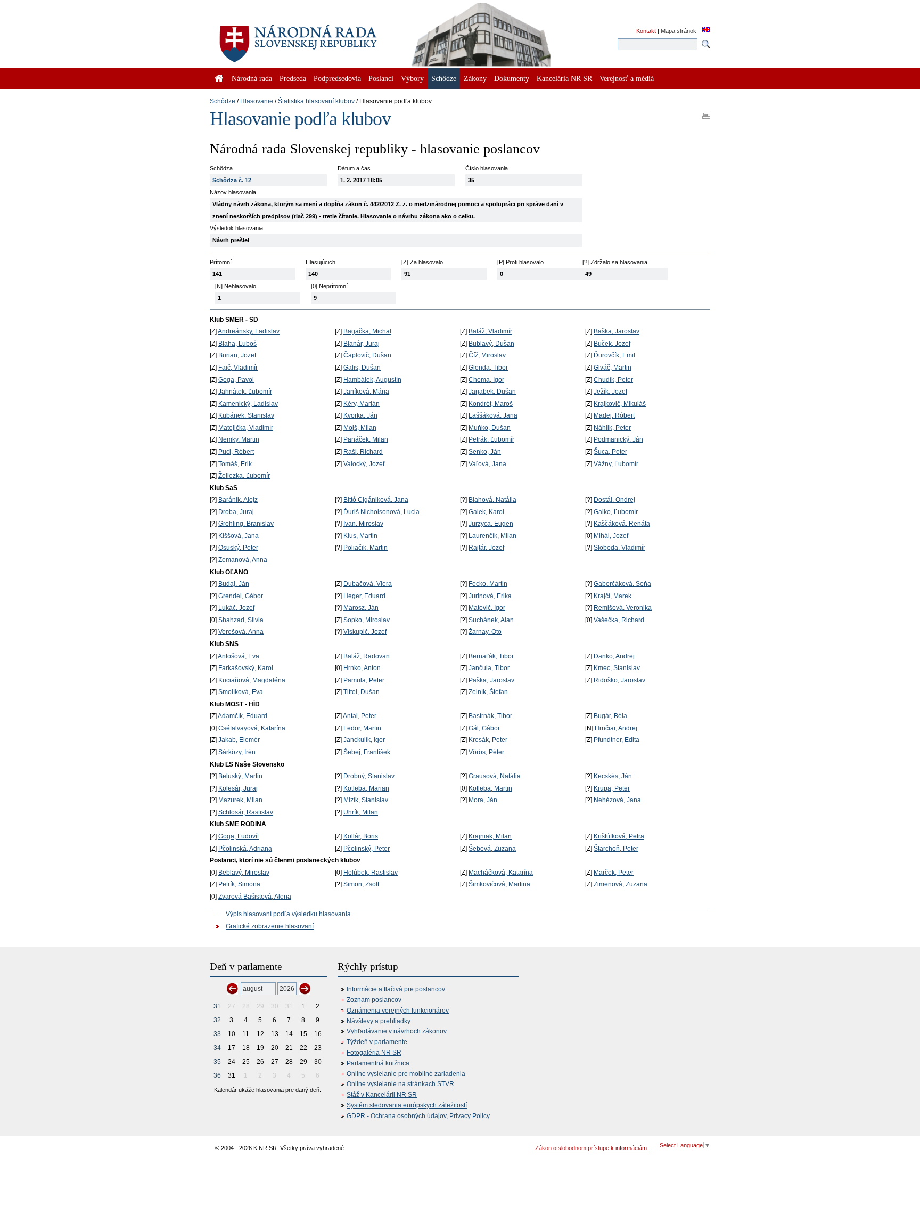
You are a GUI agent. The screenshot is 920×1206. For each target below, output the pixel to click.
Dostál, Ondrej (614, 499)
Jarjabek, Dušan (492, 391)
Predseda (293, 78)
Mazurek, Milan (240, 800)
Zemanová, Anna (242, 560)
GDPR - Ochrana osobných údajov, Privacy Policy (418, 1116)
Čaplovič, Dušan (367, 355)
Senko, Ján (485, 451)
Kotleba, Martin (490, 788)
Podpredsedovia (337, 78)
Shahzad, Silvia (241, 620)
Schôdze (222, 101)
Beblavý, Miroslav (243, 872)
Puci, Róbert (236, 451)
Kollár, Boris (360, 836)
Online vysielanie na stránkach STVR (400, 1084)
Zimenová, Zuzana (620, 884)
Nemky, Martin (238, 439)
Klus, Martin (360, 536)
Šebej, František (366, 752)
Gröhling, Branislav (246, 523)
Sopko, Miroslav (366, 620)
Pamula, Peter (363, 680)
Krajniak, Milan (490, 836)
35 (217, 1061)
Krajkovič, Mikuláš (620, 404)
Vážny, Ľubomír (616, 464)
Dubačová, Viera (367, 584)
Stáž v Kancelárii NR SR (382, 1094)
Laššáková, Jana (493, 415)
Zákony (475, 78)
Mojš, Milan (359, 427)
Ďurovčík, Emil (614, 355)
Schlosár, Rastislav (245, 812)
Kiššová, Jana (238, 536)
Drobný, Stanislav (369, 776)
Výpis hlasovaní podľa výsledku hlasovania (288, 914)
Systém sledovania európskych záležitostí (407, 1105)
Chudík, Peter (613, 380)
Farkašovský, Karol (245, 668)
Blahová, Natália (492, 499)
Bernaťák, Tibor (491, 656)
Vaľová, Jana (487, 464)
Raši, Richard (363, 451)
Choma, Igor (486, 380)
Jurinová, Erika (490, 596)
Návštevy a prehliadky (378, 1021)
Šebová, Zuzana (492, 848)
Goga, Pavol (236, 380)
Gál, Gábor (484, 728)
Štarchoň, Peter (616, 848)
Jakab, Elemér (239, 740)
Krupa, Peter (612, 788)
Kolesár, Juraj (238, 788)
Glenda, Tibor (488, 367)
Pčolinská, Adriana (245, 848)
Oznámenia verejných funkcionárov (398, 1010)
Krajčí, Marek (612, 596)
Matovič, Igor (487, 608)
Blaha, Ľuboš (237, 343)
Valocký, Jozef (363, 464)
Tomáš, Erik (235, 464)
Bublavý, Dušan (491, 343)
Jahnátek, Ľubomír (245, 391)
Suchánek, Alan (491, 620)
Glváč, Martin (612, 367)
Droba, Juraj (236, 512)
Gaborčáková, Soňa (622, 584)
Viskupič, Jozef (365, 631)
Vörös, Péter (486, 752)
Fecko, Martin (488, 584)
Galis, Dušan (362, 367)
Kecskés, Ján (613, 776)
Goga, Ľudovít (238, 836)
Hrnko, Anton (362, 668)
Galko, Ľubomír (616, 512)
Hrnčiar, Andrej (616, 728)
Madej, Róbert (614, 415)
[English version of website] (706, 30)
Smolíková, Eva (240, 692)
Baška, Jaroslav (616, 331)
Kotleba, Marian (366, 788)
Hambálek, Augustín (372, 380)
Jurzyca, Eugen (491, 523)
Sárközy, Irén (237, 752)
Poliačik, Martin (365, 547)
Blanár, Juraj (361, 343)
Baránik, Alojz (238, 499)
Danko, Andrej (614, 656)
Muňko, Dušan (490, 427)
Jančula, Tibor (489, 668)
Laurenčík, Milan (492, 536)
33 (217, 1034)
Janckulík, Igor (364, 740)
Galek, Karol (486, 512)
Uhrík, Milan (360, 812)
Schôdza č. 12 (231, 180)
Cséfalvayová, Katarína (251, 728)
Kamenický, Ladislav (248, 404)
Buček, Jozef (612, 343)
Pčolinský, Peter (366, 848)
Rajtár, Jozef (486, 547)
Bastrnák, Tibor (490, 716)
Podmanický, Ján (618, 439)
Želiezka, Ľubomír (244, 475)
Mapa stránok (678, 31)
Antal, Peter (359, 716)
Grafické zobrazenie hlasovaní (270, 926)
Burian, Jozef (237, 355)
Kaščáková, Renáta (622, 523)
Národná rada (252, 78)
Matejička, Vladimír (245, 427)
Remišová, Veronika (623, 608)
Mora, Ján (483, 800)
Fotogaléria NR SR (374, 1052)
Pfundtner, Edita (616, 740)
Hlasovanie (256, 101)
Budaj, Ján (233, 584)
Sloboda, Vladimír (619, 547)
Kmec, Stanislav (617, 668)
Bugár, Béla (610, 716)
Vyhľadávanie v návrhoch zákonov (397, 1031)
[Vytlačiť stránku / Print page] (706, 112)
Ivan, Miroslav (363, 523)
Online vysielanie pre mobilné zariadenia (406, 1074)
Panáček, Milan (365, 439)
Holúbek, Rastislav (370, 872)
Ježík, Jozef (610, 391)
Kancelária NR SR (564, 78)
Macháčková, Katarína (501, 872)
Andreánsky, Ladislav (249, 331)
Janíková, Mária (366, 391)
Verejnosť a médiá (626, 78)
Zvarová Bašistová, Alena (254, 896)
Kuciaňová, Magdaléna (251, 680)
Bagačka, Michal (367, 331)
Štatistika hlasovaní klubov (316, 101)
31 (217, 1006)
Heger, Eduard (364, 596)
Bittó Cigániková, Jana (375, 499)
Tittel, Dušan (361, 692)
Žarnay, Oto (485, 631)
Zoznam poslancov (374, 1000)
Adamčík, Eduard (242, 716)
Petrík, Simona (239, 884)
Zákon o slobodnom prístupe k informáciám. (591, 1148)
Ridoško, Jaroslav (619, 680)
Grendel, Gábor (240, 596)
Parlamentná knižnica (378, 1063)
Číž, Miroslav (487, 355)
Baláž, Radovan (366, 656)
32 (217, 1020)
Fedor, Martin (362, 728)
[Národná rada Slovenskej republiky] (332, 37)
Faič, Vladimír (238, 367)
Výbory (412, 78)
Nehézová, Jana (617, 800)
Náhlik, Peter (612, 427)
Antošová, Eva (238, 656)
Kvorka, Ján (360, 415)
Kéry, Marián (361, 404)
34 (217, 1048)
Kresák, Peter (488, 740)
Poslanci (380, 78)
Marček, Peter (614, 872)
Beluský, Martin (240, 776)
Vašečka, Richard (619, 620)
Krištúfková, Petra (619, 836)
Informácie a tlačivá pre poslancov (396, 989)
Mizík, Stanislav (365, 800)
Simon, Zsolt (361, 884)
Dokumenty (511, 78)
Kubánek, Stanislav (246, 415)
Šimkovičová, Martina (499, 884)
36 (217, 1075)
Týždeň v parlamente (377, 1042)
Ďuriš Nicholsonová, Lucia (381, 512)
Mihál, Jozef (611, 536)
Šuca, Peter (610, 451)
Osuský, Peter (238, 547)
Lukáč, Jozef (236, 608)
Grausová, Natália (495, 776)
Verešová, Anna (241, 631)
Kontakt (646, 31)
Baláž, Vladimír (490, 331)
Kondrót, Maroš (491, 404)
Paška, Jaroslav (491, 680)
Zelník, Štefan (488, 692)
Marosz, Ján (361, 608)
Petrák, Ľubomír (491, 439)
